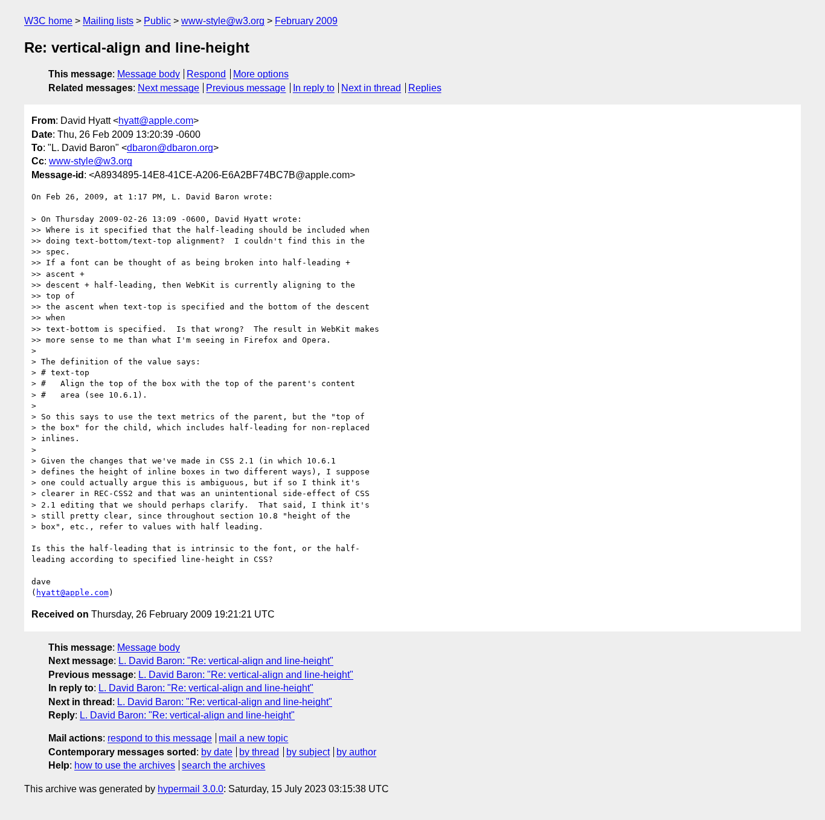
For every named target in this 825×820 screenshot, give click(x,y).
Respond (206, 74)
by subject (308, 752)
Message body (148, 74)
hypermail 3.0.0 (190, 789)
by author (356, 752)
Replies (424, 88)
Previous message (246, 88)
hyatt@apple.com (155, 120)
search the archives (223, 765)
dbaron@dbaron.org (170, 148)
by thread (259, 752)
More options (261, 74)
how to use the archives (124, 765)
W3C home (48, 21)
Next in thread (371, 88)
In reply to (314, 88)
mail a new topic (253, 738)
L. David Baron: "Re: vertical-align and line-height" (225, 661)
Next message (168, 88)
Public (157, 21)
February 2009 (306, 21)
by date (217, 752)
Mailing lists (108, 21)
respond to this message (160, 738)
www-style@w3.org (223, 21)
